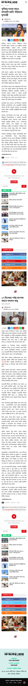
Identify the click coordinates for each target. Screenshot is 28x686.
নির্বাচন (18, 502)
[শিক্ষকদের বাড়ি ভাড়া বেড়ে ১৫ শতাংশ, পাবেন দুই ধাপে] (5, 208)
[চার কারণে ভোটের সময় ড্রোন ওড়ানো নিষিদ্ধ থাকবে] (5, 227)
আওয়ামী (4, 362)
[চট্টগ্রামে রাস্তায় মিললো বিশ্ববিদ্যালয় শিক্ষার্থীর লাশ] (5, 220)
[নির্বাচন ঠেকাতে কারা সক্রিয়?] (5, 201)
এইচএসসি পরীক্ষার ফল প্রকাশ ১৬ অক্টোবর (17, 239)
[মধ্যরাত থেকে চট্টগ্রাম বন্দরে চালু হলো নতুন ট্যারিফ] (5, 233)
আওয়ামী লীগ (7, 502)
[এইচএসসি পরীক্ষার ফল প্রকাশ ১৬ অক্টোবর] (5, 240)
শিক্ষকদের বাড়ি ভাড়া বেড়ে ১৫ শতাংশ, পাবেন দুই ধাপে (16, 207)
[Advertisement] (14, 643)
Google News (10, 165)
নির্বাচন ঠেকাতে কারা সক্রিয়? (15, 200)
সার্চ (24, 186)
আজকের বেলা (7, 157)
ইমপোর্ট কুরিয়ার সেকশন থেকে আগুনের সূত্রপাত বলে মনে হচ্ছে (16, 213)
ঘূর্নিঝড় (12, 157)
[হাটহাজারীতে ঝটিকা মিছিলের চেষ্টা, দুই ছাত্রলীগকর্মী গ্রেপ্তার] (5, 195)
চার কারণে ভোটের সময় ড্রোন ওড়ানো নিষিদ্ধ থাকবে (16, 226)
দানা (16, 157)
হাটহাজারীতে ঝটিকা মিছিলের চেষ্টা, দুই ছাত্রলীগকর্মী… (17, 194)
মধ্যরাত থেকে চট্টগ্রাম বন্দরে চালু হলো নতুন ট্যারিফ (17, 232)
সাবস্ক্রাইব (15, 182)
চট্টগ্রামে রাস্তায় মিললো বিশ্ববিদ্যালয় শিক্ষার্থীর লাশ (17, 219)
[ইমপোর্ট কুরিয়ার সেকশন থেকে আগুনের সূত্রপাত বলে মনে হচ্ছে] (5, 214)
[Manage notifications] (24, 682)
